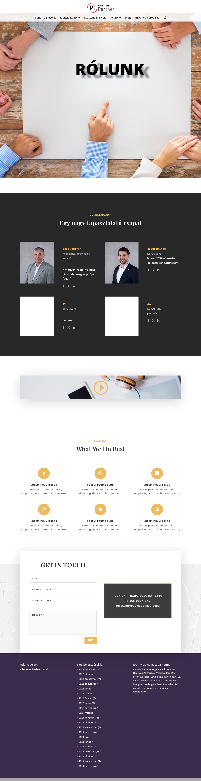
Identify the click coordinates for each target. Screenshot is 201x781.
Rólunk (114, 17)
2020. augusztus (87, 732)
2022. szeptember (88, 678)
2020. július (84, 736)
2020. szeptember (88, 727)
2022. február (85, 698)
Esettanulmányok (95, 17)
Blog (128, 17)
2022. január (85, 703)
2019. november (87, 751)
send (90, 640)
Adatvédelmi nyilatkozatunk (34, 669)
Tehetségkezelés (45, 17)
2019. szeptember (88, 761)
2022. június (85, 688)
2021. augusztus (87, 707)
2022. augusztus (87, 683)
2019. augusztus (87, 766)
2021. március (86, 712)
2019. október (86, 756)
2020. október (86, 722)
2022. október (86, 674)
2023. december (87, 669)
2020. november (87, 717)
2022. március (86, 693)
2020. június (85, 741)
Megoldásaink (68, 17)
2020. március (86, 746)
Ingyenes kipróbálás (147, 17)
